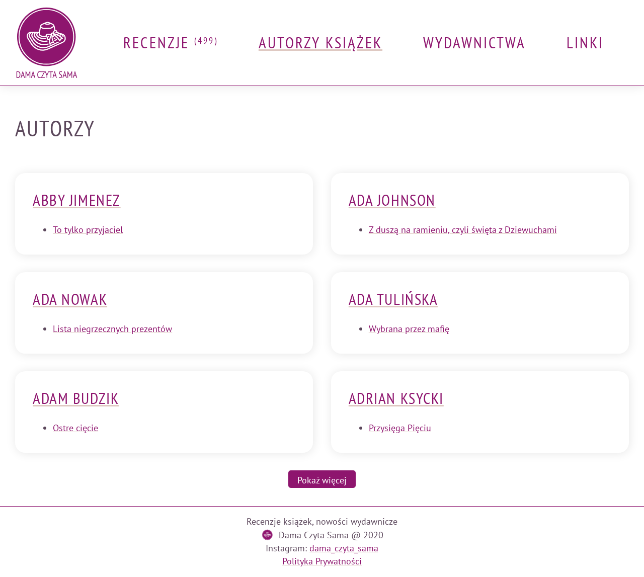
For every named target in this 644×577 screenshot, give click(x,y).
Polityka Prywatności (322, 561)
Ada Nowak (70, 299)
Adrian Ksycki (396, 398)
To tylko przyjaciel (88, 229)
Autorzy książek (320, 43)
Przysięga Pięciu (400, 428)
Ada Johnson (392, 200)
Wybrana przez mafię (409, 329)
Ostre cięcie (75, 428)
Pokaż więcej (322, 480)
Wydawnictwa (474, 43)
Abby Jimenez (76, 200)
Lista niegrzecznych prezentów (112, 329)
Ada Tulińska (393, 299)
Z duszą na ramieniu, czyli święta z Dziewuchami (463, 229)
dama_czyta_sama (343, 548)
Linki (585, 43)
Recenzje (170, 43)
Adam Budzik (76, 398)
